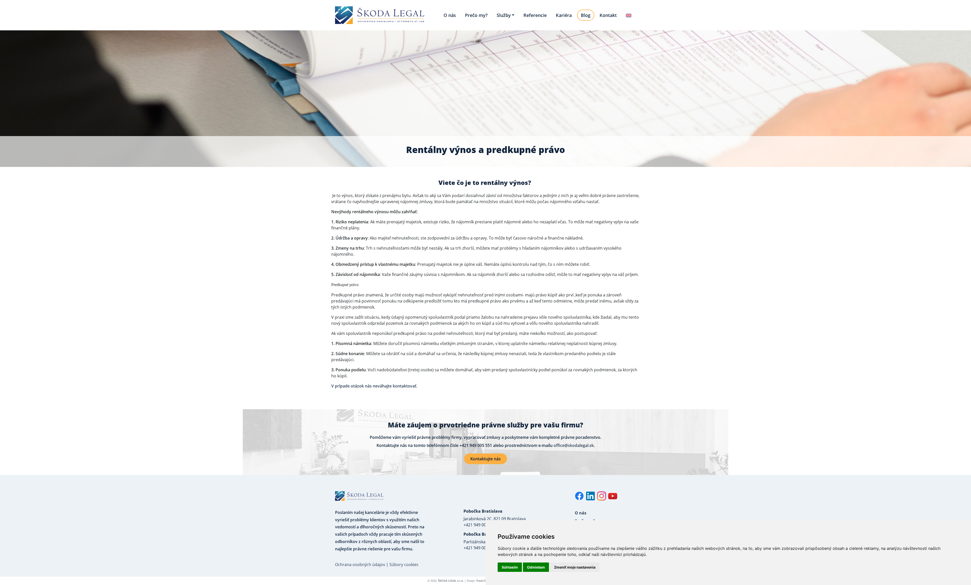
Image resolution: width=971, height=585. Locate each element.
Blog (585, 15)
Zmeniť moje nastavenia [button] (574, 567)
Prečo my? (476, 15)
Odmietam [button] (536, 567)
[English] (628, 15)
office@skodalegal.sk (574, 445)
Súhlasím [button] (510, 567)
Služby (504, 15)
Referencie (535, 15)
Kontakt (608, 15)
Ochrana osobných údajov (360, 564)
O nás (450, 15)
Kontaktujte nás (485, 459)
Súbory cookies (403, 564)
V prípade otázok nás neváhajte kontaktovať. (374, 386)
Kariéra (564, 15)
